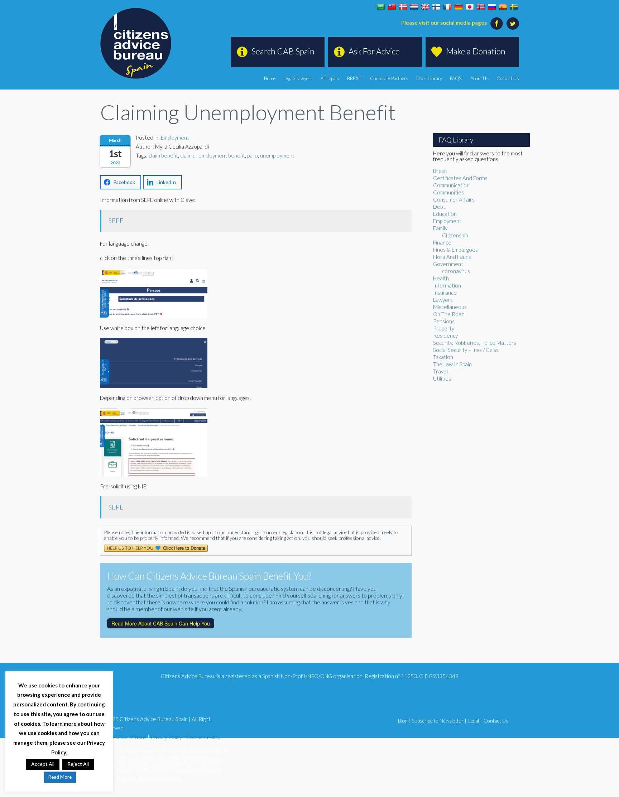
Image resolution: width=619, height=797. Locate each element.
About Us (479, 78)
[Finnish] (436, 7)
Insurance (445, 292)
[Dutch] (414, 7)
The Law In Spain (452, 364)
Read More (60, 777)
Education (445, 214)
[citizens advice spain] (136, 43)
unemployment (277, 155)
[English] (425, 7)
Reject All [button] (78, 764)
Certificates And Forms (460, 178)
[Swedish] (514, 7)
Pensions (444, 321)
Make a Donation (475, 51)
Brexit (440, 171)
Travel (440, 371)
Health (441, 278)
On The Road (449, 314)
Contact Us (507, 78)
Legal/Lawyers (298, 78)
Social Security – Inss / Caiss (466, 350)
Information (447, 285)
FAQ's (456, 78)
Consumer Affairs (454, 199)
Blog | (404, 721)
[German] (458, 7)
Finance (442, 242)
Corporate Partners (389, 78)
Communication (451, 185)
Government (448, 264)
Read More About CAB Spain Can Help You (160, 623)
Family (440, 228)
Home (269, 78)
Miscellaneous (450, 307)
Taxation (443, 357)
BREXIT (354, 78)
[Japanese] (469, 7)
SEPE (116, 220)
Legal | (475, 721)
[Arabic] (380, 7)
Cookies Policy (203, 737)
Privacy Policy (166, 737)
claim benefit (163, 155)
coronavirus (456, 271)
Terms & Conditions (123, 737)
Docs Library (429, 78)
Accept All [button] (42, 764)
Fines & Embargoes (455, 249)
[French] (447, 7)
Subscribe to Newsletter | (439, 721)
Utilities (442, 378)
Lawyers (443, 299)
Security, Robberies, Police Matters (474, 342)
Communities (448, 192)
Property (443, 328)
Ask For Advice (374, 51)
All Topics (330, 78)
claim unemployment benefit (212, 155)
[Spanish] (503, 7)
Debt (439, 206)
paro (252, 155)
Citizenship (455, 235)
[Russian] (492, 7)
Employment (175, 137)
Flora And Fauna (452, 256)
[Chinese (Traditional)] (392, 7)
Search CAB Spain (283, 51)
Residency (445, 335)
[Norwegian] (480, 7)
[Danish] (403, 7)
